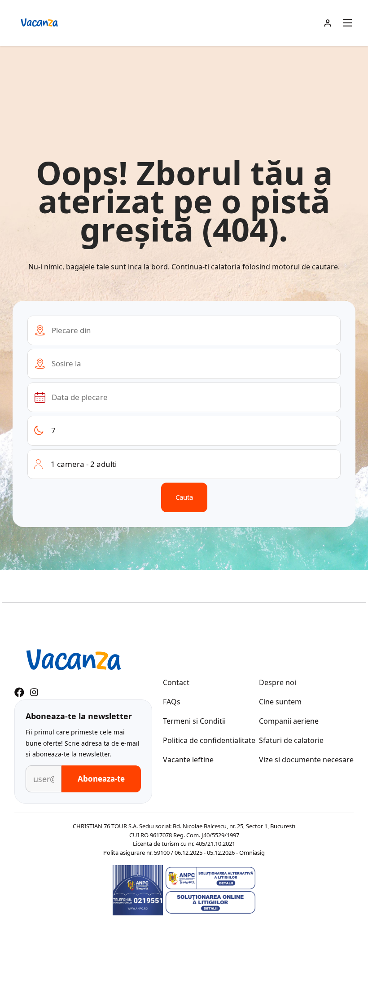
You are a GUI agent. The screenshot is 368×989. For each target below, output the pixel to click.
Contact (176, 682)
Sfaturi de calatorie (291, 740)
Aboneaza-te (101, 779)
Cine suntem (280, 702)
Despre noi (277, 682)
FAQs (171, 702)
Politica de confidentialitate (209, 740)
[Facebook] (19, 692)
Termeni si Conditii (194, 721)
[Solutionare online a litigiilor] (210, 902)
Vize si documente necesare (306, 760)
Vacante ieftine (188, 760)
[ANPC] (138, 890)
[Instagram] (34, 692)
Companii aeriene (289, 721)
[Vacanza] (73, 661)
